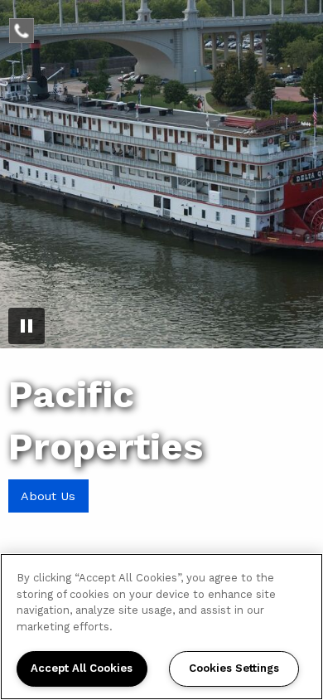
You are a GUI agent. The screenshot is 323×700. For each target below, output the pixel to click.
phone (29, 28)
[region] (161, 626)
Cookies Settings (234, 668)
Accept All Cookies (82, 668)
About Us (48, 496)
